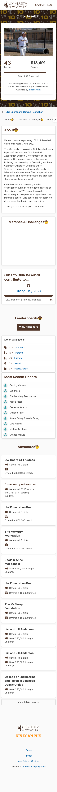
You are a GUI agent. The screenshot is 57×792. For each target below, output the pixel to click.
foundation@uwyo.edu (34, 766)
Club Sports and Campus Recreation (24, 112)
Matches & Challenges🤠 (30, 119)
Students (20, 347)
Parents (19, 352)
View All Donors (28, 327)
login (50, 4)
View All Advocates (28, 702)
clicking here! (35, 89)
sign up (40, 4)
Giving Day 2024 (29, 291)
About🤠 (9, 119)
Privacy (28, 755)
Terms (28, 750)
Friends (18, 358)
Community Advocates (20, 484)
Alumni (17, 363)
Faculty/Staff (21, 368)
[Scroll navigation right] (55, 119)
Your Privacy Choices (28, 761)
